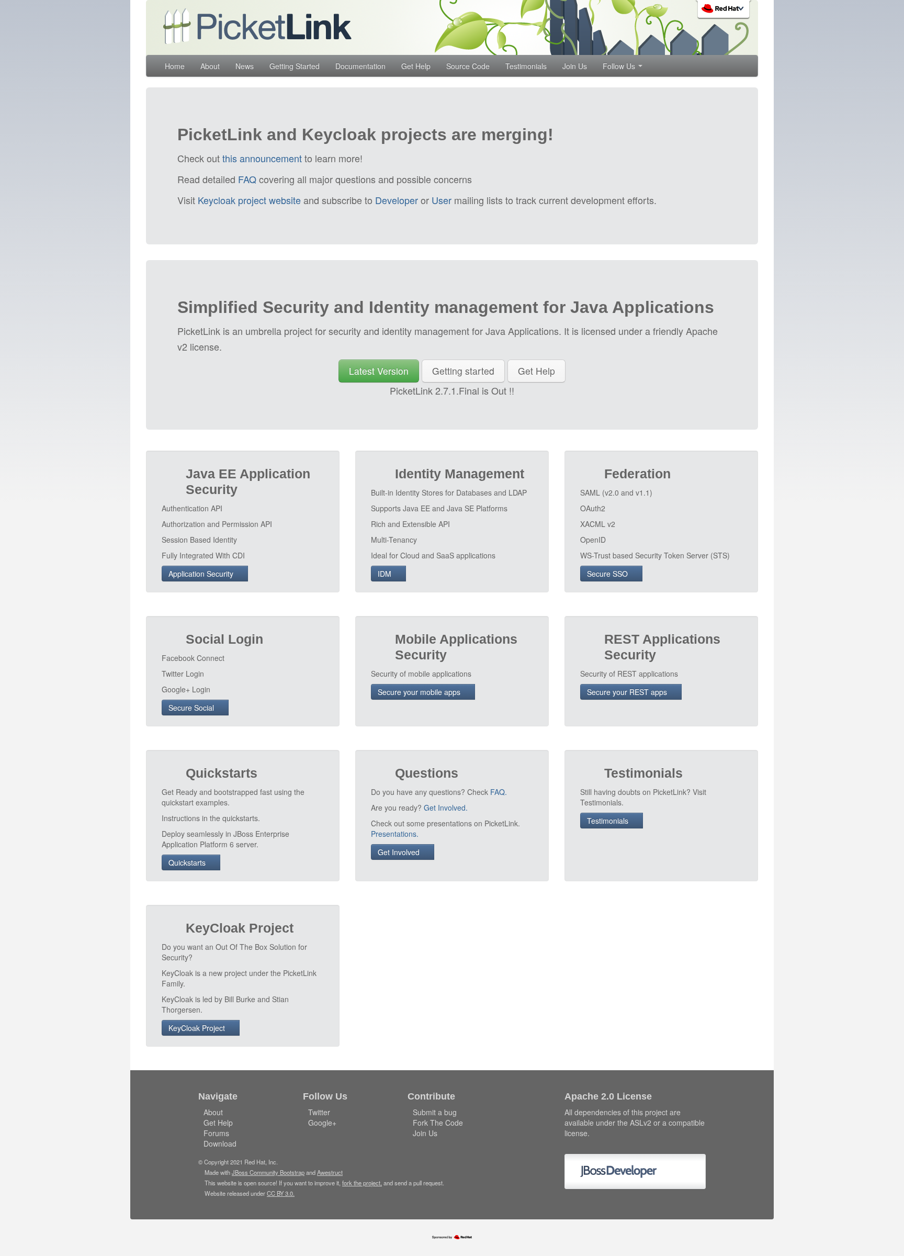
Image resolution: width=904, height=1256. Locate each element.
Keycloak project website (249, 200)
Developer (396, 200)
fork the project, (362, 1183)
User (441, 200)
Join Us (574, 66)
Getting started (463, 370)
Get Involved (400, 852)
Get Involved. (446, 807)
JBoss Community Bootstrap (268, 1172)
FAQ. (498, 792)
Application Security (201, 573)
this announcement (262, 158)
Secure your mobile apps (420, 692)
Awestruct (330, 1172)
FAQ (247, 179)
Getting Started (294, 66)
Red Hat (724, 10)
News (244, 66)
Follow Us (620, 66)
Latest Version (379, 370)
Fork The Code (438, 1122)
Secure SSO (608, 573)
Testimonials (526, 66)
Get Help (416, 66)
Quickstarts (188, 862)
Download (220, 1143)
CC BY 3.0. (281, 1193)
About (210, 66)
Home (175, 66)
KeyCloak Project (197, 1028)
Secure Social (192, 707)
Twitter (319, 1112)
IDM (385, 573)
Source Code (468, 66)
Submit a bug (435, 1112)
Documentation (360, 66)
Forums (216, 1133)
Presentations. (395, 833)
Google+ (322, 1122)
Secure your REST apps (628, 692)
